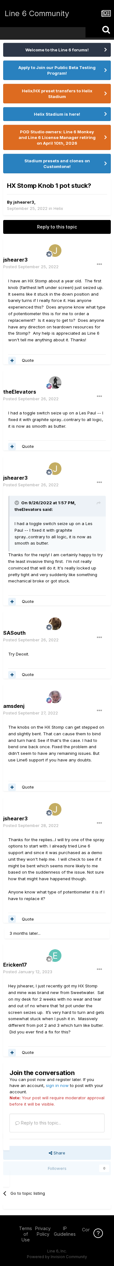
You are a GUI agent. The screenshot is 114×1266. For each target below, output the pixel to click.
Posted (31, 266)
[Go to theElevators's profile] (55, 382)
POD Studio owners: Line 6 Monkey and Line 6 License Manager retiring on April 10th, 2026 (57, 137)
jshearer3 (23, 202)
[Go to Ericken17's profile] (55, 955)
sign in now (57, 1085)
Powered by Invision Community (57, 1256)
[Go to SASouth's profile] (55, 623)
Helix (58, 208)
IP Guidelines (65, 1231)
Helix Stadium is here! (57, 114)
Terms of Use (25, 1234)
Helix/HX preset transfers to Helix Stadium (57, 93)
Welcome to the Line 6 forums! (57, 49)
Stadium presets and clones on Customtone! (57, 163)
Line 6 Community (37, 13)
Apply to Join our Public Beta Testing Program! (57, 70)
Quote (28, 360)
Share (58, 1152)
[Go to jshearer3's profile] (55, 250)
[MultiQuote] (12, 360)
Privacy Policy (43, 1231)
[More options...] (99, 264)
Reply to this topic (57, 226)
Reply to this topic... (40, 1122)
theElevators (28, 509)
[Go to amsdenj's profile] (55, 697)
